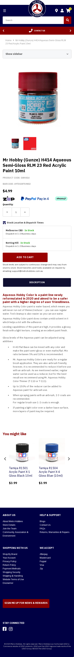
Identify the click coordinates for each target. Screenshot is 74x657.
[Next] (70, 31)
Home (8, 40)
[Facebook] (4, 629)
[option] (37, 30)
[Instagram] (11, 629)
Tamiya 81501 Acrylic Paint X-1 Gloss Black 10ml (20, 471)
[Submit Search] (67, 20)
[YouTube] (17, 629)
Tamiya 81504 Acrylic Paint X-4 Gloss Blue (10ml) (51, 471)
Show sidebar (14, 54)
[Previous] (3, 31)
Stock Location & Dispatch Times (25, 222)
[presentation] (5, 459)
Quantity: (8, 204)
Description (37, 282)
